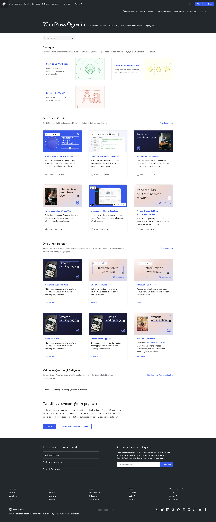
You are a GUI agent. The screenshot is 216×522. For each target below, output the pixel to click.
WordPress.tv (95, 499)
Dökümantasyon (51, 455)
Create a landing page (101, 339)
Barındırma (13, 496)
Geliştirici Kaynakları (53, 462)
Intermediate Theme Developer (105, 211)
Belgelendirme (94, 492)
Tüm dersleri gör (166, 248)
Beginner (94, 302)
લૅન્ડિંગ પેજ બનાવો (52, 339)
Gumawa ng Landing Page (56, 285)
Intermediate (49, 302)
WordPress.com (176, 489)
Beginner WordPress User (148, 156)
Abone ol (167, 464)
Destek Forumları (52, 469)
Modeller (52, 499)
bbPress (173, 496)
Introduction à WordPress (148, 285)
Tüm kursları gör (166, 123)
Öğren (91, 489)
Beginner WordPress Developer (105, 156)
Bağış (132, 496)
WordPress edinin (204, 4)
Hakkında (12, 489)
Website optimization (146, 339)
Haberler (12, 492)
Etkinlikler (132, 492)
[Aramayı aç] (190, 4)
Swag (132, 499)
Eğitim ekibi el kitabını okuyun (75, 427)
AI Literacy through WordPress (59, 156)
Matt (171, 492)
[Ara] (73, 38)
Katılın (49, 427)
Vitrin (51, 489)
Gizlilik (11, 499)
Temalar (52, 492)
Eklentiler (52, 496)
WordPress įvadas (99, 285)
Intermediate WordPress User (58, 211)
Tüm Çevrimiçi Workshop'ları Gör (160, 375)
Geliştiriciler (93, 496)
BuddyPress (174, 499)
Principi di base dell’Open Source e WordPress (148, 212)
